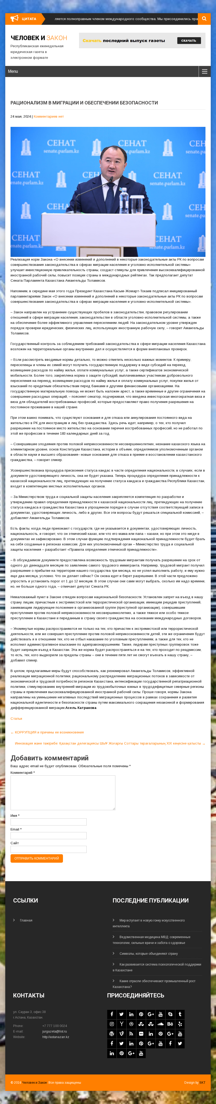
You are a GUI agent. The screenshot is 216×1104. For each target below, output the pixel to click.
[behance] (170, 1024)
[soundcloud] (160, 1024)
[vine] (121, 1034)
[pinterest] (141, 1014)
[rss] (131, 1034)
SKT (202, 1082)
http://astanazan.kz (55, 1037)
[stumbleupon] (141, 1024)
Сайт (15, 843)
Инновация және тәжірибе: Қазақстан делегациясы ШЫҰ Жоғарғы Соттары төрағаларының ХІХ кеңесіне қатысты (110, 743)
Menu (13, 71)
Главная (26, 920)
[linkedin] (131, 1014)
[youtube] (160, 1014)
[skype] (170, 1014)
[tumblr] (180, 1014)
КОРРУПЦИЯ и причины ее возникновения (47, 732)
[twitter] (121, 1014)
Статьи (16, 719)
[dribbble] (131, 1024)
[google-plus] (150, 1014)
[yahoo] (121, 1024)
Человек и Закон (34, 1082)
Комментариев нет (49, 116)
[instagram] (111, 1024)
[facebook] (111, 1014)
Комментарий (23, 773)
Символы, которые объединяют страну (149, 954)
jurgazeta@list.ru (54, 1031)
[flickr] (141, 1034)
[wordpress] (111, 1034)
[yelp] (180, 1024)
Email (16, 829)
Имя (15, 816)
